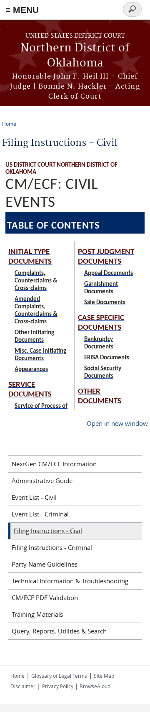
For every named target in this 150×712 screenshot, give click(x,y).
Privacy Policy (58, 686)
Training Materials (37, 614)
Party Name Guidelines (45, 564)
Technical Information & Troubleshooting (70, 581)
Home (9, 123)
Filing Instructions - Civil (48, 530)
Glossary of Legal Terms (59, 675)
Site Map (104, 675)
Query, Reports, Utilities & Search (59, 631)
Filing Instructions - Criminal (52, 547)
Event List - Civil (34, 497)
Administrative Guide (42, 480)
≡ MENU (22, 10)
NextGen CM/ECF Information (54, 464)
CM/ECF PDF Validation (45, 597)
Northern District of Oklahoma (75, 55)
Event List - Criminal (40, 514)
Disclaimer (22, 686)
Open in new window (117, 423)
